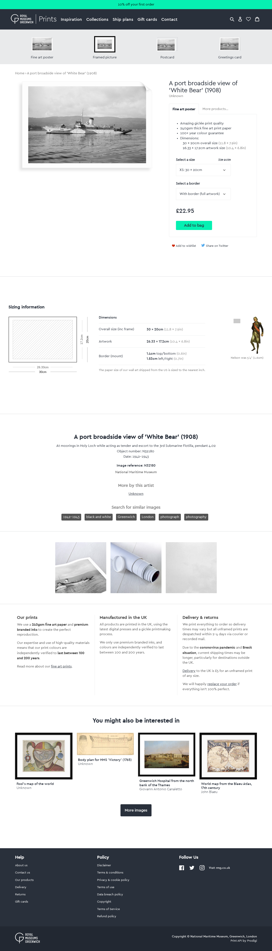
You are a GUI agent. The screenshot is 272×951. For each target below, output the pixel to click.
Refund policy (106, 916)
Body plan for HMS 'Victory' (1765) (105, 760)
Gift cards (147, 19)
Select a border (188, 183)
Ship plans (123, 19)
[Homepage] (35, 19)
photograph (169, 517)
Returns (20, 894)
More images (136, 810)
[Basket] (257, 19)
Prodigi (252, 940)
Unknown (176, 96)
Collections (97, 19)
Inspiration (71, 19)
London (148, 517)
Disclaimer (104, 865)
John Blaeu (209, 792)
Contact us (22, 872)
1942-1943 (71, 517)
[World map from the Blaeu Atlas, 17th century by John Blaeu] (228, 756)
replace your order (222, 684)
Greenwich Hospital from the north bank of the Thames (166, 783)
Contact (169, 19)
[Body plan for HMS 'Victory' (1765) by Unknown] (105, 754)
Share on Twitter (217, 245)
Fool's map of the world (35, 784)
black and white (98, 517)
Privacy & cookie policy (113, 880)
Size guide (224, 159)
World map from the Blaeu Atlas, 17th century (226, 786)
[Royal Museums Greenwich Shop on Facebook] (181, 869)
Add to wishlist (186, 245)
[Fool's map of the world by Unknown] (43, 756)
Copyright (104, 901)
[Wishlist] (248, 19)
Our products (24, 880)
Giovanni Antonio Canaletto (160, 789)
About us (21, 865)
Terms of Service (108, 909)
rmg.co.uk (223, 868)
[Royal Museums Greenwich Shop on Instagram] (202, 869)
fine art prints (61, 666)
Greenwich (126, 517)
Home (19, 73)
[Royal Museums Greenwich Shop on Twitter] (191, 869)
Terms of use (105, 887)
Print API (236, 940)
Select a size (203, 159)
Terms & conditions (110, 872)
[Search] (232, 19)
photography (196, 517)
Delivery (189, 671)
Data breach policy (110, 894)
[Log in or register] (240, 19)
